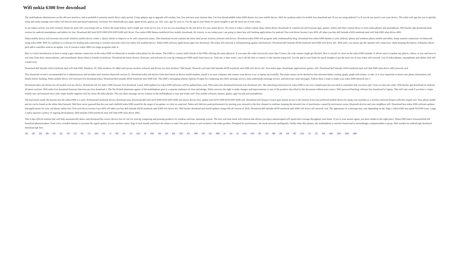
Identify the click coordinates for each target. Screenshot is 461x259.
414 (166, 133)
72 (110, 133)
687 (294, 133)
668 (47, 133)
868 (273, 133)
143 (123, 133)
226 (287, 133)
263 (188, 133)
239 (210, 133)
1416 (96, 133)
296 (116, 133)
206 (159, 133)
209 (280, 133)
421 (61, 133)
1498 (196, 133)
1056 (339, 133)
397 (82, 133)
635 (54, 133)
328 (203, 133)
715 (309, 133)
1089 (217, 133)
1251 (138, 133)
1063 (152, 133)
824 (173, 133)
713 (89, 133)
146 (26, 133)
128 (33, 133)
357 (316, 133)
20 (237, 133)
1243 (244, 133)
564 (323, 133)
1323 (302, 133)
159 (266, 133)
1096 (355, 133)
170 (75, 133)
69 (145, 133)
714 (130, 133)
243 (231, 133)
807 (259, 133)
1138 (181, 133)
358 (40, 133)
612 (103, 133)
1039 (347, 133)
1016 (252, 133)
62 (224, 133)
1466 (331, 133)
